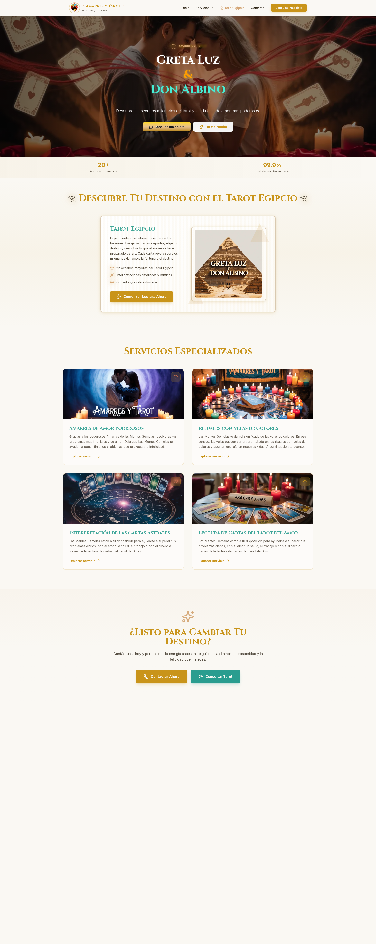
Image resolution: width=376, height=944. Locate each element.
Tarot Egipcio (232, 8)
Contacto (257, 8)
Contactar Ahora (165, 676)
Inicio (185, 8)
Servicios (202, 8)
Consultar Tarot (218, 676)
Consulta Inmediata (288, 7)
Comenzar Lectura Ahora (145, 296)
